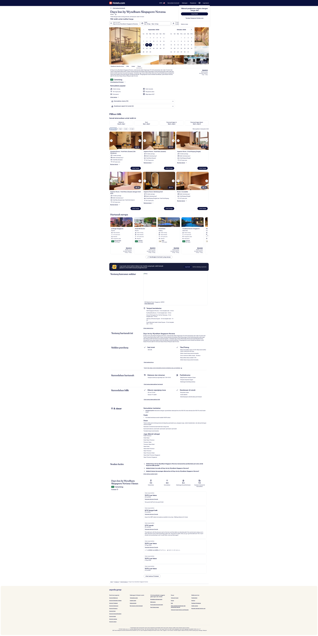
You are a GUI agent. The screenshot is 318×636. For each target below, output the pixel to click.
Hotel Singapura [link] (124, 582)
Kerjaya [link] (193, 600)
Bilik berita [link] (153, 602)
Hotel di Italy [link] (112, 611)
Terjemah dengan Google (151, 499)
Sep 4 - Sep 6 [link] (171, 124)
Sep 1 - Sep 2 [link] (146, 124)
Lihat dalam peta (149, 303)
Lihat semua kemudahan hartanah (153, 384)
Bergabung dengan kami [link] (156, 599)
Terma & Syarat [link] (174, 597)
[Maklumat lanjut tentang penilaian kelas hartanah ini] (115, 14)
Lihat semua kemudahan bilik (152, 399)
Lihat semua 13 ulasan (152, 576)
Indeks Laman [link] (194, 605)
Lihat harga (135, 168)
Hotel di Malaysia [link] (113, 597)
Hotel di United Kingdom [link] (115, 613)
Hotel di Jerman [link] (113, 619)
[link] (194, 24)
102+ (204, 62)
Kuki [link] (172, 603)
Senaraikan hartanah (173, 3)
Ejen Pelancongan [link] (154, 607)
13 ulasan (113, 489)
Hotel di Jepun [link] (112, 621)
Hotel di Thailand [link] (113, 603)
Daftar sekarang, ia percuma (199, 266)
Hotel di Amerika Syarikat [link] (115, 600)
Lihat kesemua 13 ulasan (117, 82)
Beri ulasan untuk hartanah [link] (136, 605)
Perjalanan (193, 3)
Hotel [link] (111, 582)
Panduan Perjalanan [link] (196, 603)
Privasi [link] (172, 600)
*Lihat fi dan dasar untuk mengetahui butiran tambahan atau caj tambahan (162, 368)
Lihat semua (113, 97)
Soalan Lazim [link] (133, 600)
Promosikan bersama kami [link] (156, 604)
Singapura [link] (116, 582)
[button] (147, 37)
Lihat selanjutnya (148, 328)
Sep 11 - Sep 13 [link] (197, 124)
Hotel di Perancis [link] (113, 608)
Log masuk (206, 3)
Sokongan (184, 3)
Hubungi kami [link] (133, 603)
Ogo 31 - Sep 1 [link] (121, 124)
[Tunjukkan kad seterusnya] (207, 235)
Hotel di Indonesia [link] (113, 605)
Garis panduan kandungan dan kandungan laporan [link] (178, 606)
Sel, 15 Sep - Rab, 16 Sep (151, 24)
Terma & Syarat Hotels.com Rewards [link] (180, 609)
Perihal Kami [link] (194, 597)
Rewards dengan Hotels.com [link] (198, 608)
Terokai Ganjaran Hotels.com (194, 18)
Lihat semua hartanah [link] (119, 8)
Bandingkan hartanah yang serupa (160, 257)
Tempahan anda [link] (134, 597)
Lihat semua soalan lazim (150, 474)
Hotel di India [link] (112, 616)
